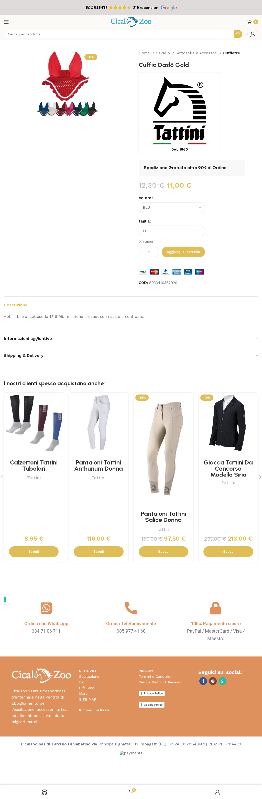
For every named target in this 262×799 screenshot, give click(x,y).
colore (145, 198)
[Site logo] (131, 21)
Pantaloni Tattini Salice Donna (163, 516)
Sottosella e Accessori (197, 53)
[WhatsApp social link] (222, 681)
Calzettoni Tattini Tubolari (34, 465)
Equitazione (89, 676)
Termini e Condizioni (156, 676)
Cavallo (163, 53)
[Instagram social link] (213, 681)
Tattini (34, 477)
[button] (131, 8)
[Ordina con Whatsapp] (46, 608)
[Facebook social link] (203, 681)
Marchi (84, 693)
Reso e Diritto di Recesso (160, 682)
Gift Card (86, 688)
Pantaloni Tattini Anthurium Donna (98, 465)
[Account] (253, 34)
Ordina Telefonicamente (131, 623)
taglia (144, 221)
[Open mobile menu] (6, 22)
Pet (82, 682)
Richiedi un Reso (94, 710)
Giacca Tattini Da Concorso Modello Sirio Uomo (228, 471)
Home (145, 53)
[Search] (238, 34)
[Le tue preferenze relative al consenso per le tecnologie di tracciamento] (5, 599)
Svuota (148, 242)
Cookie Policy (153, 704)
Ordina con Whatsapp (46, 623)
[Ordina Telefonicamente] (131, 608)
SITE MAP (87, 699)
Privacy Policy (153, 693)
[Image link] (41, 675)
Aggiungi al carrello (183, 252)
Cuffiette (231, 53)
